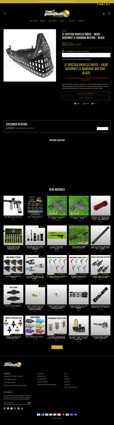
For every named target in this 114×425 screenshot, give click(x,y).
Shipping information (86, 93)
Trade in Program (42, 381)
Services (62, 21)
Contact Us (81, 21)
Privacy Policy (41, 376)
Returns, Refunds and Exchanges (47, 384)
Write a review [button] (102, 128)
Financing (72, 21)
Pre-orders (40, 373)
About (66, 376)
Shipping (64, 44)
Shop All (42, 21)
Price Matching (41, 379)
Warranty (67, 381)
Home (63, 31)
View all (57, 347)
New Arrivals (33, 21)
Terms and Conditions (70, 387)
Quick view (16, 169)
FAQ (65, 373)
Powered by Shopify (57, 418)
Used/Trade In (52, 21)
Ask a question (86, 97)
